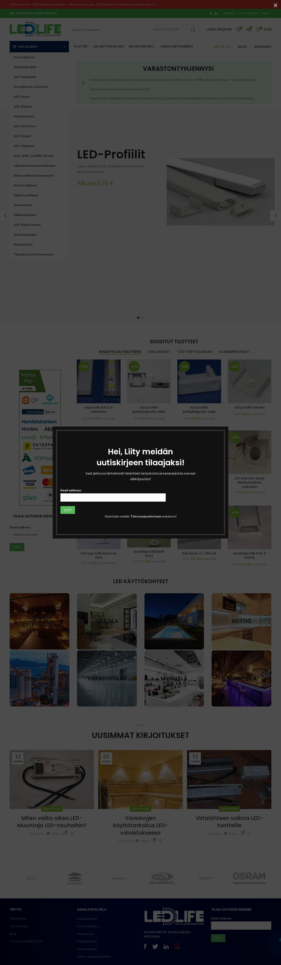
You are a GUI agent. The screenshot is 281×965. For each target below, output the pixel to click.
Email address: (71, 490)
